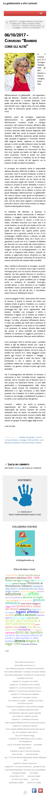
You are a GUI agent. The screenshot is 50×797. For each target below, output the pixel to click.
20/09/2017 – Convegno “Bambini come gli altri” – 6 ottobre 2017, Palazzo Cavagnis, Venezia (26, 22)
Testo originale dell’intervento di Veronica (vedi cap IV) (25, 723)
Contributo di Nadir (19, 773)
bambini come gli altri (27, 437)
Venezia (38, 443)
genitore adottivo (16, 577)
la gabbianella (11, 575)
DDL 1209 (33, 577)
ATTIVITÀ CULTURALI (20, 779)
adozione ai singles (33, 597)
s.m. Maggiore (37, 630)
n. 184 (33, 627)
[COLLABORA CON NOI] (25, 543)
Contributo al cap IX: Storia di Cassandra (25, 751)
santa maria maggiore (31, 603)
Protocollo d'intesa (27, 443)
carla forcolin (33, 618)
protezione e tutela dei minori (23, 608)
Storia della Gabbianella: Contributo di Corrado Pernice (25, 675)
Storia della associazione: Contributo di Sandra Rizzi (25, 669)
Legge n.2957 (10, 606)
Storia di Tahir (17, 754)
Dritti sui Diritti (33, 440)
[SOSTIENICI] (25, 496)
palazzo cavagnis (19, 618)
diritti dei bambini (29, 632)
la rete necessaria (26, 600)
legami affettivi (27, 612)
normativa (24, 629)
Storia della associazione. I (25, 662)
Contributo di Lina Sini (25, 678)
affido (33, 593)
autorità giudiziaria (13, 597)
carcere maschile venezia (29, 575)
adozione (13, 594)
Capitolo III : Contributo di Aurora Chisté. (25, 685)
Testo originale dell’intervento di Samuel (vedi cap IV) (25, 729)
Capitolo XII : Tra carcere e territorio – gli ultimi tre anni (25, 767)
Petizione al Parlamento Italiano (24, 584)
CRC (28, 627)
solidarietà (24, 609)
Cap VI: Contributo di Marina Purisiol (24, 710)
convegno (23, 440)
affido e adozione (25, 615)
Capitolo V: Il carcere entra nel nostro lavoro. (25, 691)
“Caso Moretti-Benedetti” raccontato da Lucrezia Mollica (25, 770)
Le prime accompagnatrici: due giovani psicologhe (25, 707)
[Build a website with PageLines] (25, 792)
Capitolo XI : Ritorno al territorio (25, 763)
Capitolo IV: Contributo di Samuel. (25, 726)
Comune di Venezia (11, 440)
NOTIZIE (35, 779)
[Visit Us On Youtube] (40, 790)
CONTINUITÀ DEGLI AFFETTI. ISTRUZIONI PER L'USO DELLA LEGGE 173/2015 (24, 588)
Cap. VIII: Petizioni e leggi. (25, 735)
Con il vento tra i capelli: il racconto (25, 716)
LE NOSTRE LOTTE (17, 776)
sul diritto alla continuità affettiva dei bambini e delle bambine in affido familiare (23, 638)
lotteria (23, 627)
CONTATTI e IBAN (34, 783)
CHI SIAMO (34, 773)
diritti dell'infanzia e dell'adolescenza (23, 622)
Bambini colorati (25, 748)
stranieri (40, 591)
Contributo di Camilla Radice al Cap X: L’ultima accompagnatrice (25, 740)
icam (41, 440)
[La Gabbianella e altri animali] (25, 3)
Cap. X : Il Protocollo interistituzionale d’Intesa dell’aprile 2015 (25, 759)
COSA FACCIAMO (33, 776)
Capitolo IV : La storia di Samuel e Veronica (25, 688)
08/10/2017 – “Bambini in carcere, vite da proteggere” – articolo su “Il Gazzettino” (26, 27)
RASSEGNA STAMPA (16, 783)
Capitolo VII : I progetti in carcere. (25, 697)
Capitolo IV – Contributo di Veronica (25, 719)
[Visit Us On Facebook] (34, 790)
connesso (17, 468)
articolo (24, 595)
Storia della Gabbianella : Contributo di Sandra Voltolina (25, 672)
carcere (38, 437)
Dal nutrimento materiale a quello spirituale (25, 713)
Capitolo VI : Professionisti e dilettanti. (25, 694)
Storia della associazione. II (25, 665)
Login (7, 651)
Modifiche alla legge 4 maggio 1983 (19, 581)
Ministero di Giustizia (12, 443)
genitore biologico (19, 583)
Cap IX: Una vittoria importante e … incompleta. (25, 745)
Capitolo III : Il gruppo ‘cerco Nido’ (25, 681)
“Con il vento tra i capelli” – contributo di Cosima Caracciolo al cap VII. (25, 702)
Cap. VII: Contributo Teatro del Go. (25, 732)
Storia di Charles (32, 754)
